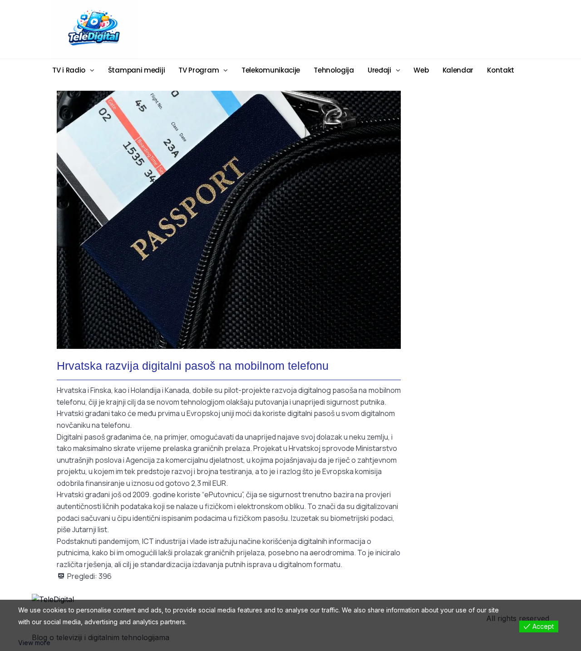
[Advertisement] (361, 28)
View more (34, 642)
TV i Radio (68, 70)
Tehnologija (334, 70)
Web (421, 70)
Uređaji (379, 70)
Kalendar (458, 70)
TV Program (198, 70)
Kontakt (500, 70)
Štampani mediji (136, 70)
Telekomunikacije (270, 70)
